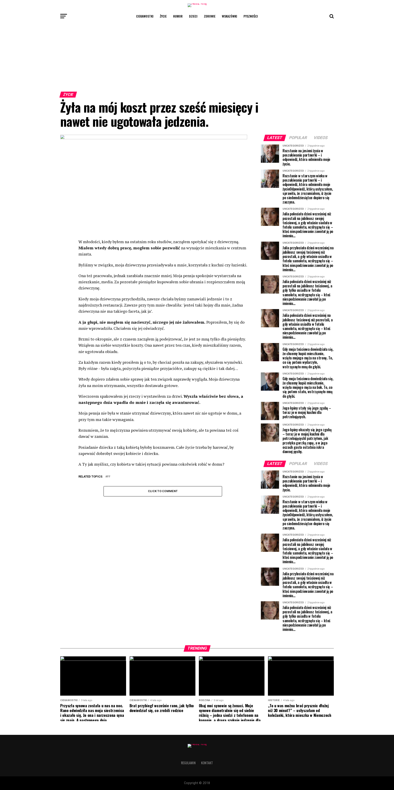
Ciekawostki (144, 16)
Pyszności (251, 16)
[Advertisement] (197, 56)
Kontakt (207, 762)
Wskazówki (229, 16)
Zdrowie (209, 16)
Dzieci (193, 16)
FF (108, 476)
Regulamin (188, 762)
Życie (163, 16)
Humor (178, 16)
